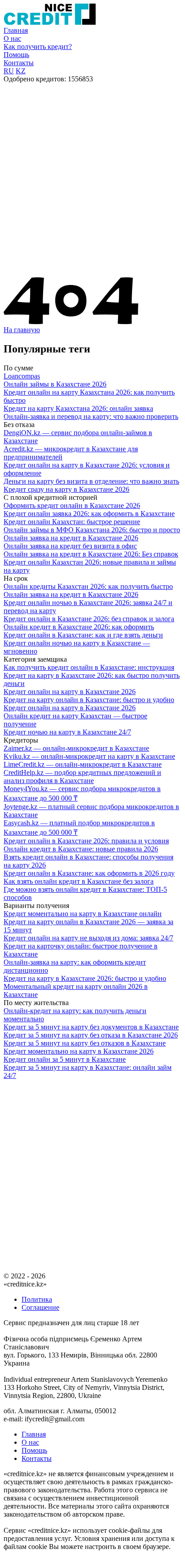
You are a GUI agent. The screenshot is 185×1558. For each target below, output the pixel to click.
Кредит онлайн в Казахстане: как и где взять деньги (83, 635)
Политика (37, 1299)
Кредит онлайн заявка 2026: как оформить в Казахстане (89, 513)
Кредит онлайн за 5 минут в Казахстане (65, 1059)
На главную (22, 330)
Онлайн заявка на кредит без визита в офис (70, 546)
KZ (21, 71)
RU (9, 71)
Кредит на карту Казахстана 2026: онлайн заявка (78, 408)
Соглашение (40, 1307)
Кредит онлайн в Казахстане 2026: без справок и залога (89, 619)
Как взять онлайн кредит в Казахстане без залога (79, 881)
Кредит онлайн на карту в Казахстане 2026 (70, 691)
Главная (16, 30)
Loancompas (22, 376)
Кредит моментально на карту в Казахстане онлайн (83, 913)
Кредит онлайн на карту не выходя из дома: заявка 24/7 (88, 938)
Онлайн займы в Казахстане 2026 (55, 384)
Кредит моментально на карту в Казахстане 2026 (79, 1051)
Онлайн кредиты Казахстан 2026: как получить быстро (88, 586)
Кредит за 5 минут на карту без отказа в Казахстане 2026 (91, 1035)
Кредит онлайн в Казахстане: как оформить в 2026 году (89, 873)
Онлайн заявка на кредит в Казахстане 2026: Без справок (91, 554)
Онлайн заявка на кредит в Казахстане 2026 (71, 538)
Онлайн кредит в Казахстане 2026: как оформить (79, 627)
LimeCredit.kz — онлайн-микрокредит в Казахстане (83, 764)
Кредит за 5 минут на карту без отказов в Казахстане (85, 1043)
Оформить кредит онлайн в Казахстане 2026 (72, 505)
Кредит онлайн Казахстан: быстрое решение (72, 521)
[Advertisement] (92, 180)
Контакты (19, 63)
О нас (12, 38)
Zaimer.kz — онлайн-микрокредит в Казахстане (76, 748)
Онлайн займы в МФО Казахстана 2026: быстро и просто (92, 530)
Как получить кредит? (38, 46)
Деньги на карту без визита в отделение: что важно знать (91, 481)
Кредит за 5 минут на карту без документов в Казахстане (91, 1027)
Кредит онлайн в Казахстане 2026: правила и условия (86, 841)
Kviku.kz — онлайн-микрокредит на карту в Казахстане (89, 756)
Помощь (16, 54)
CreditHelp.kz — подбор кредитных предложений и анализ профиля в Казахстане (82, 776)
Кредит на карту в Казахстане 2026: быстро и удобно (85, 978)
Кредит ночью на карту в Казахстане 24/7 (67, 732)
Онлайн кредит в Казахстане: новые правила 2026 (81, 849)
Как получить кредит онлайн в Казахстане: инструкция (89, 667)
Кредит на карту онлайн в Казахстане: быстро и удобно (89, 699)
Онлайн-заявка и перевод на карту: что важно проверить (91, 416)
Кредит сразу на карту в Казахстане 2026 (66, 489)
